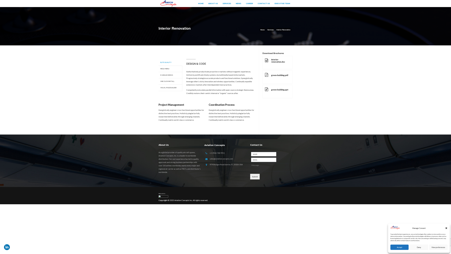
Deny (419, 247)
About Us (213, 3)
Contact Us (264, 3)
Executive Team (282, 3)
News (238, 3)
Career (249, 3)
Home (201, 3)
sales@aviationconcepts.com (221, 159)
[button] (446, 228)
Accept (399, 247)
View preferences (438, 247)
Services (227, 3)
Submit (255, 176)
